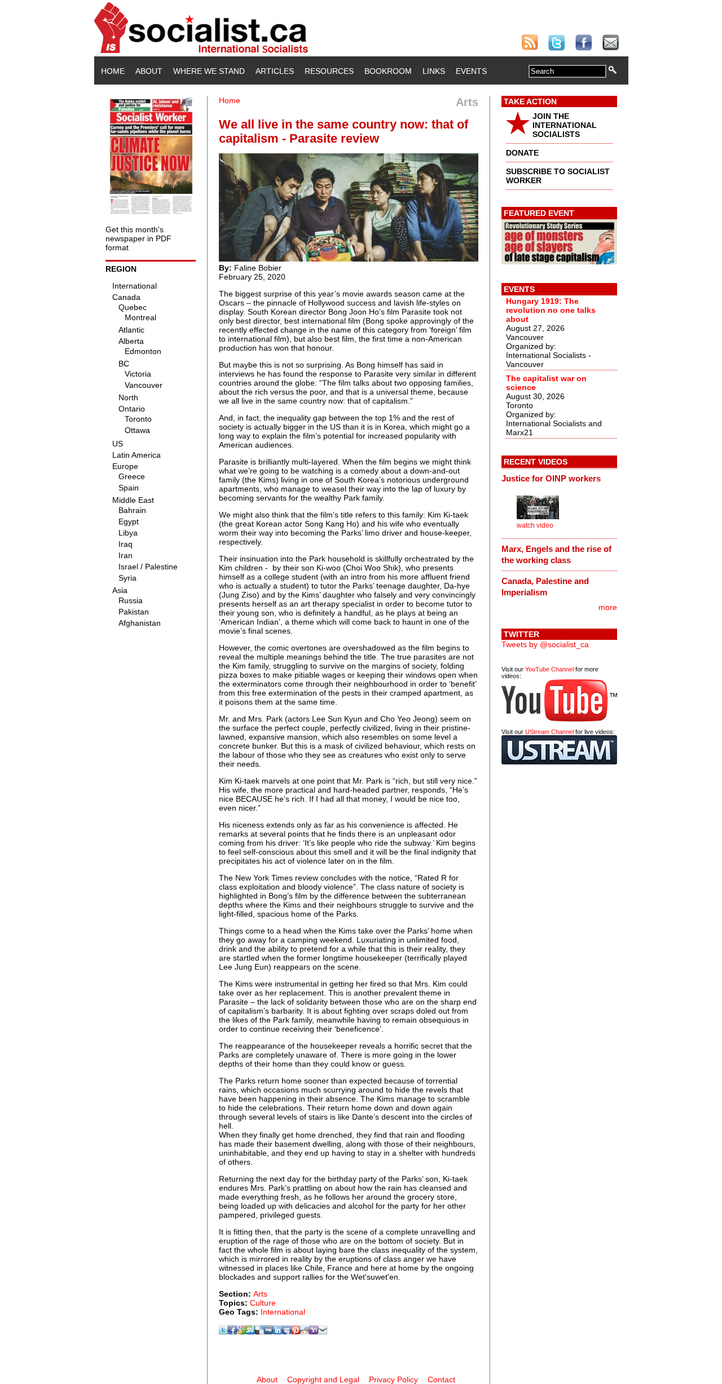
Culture (263, 1302)
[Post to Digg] (268, 1331)
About (148, 71)
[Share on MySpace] (286, 1331)
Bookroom (388, 71)
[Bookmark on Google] (241, 1331)
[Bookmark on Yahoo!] (313, 1331)
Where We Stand (209, 71)
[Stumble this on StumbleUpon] (250, 1331)
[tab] (559, 478)
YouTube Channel (549, 669)
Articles (275, 71)
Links (433, 71)
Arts (260, 1293)
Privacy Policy (393, 1379)
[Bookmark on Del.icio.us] (259, 1331)
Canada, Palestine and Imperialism (545, 586)
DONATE (522, 152)
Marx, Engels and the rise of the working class (556, 554)
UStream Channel (549, 731)
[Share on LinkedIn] (277, 1331)
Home (113, 71)
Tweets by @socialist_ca (545, 644)
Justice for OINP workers (551, 478)
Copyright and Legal (323, 1379)
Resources (329, 71)
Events (471, 71)
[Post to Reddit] (304, 1331)
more (607, 607)
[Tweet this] (223, 1331)
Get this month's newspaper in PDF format (138, 238)
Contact (441, 1379)
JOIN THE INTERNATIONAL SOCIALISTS (564, 125)
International (283, 1311)
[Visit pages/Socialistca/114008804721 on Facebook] (232, 1331)
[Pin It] (295, 1331)
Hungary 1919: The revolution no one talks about (551, 310)
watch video (535, 525)
